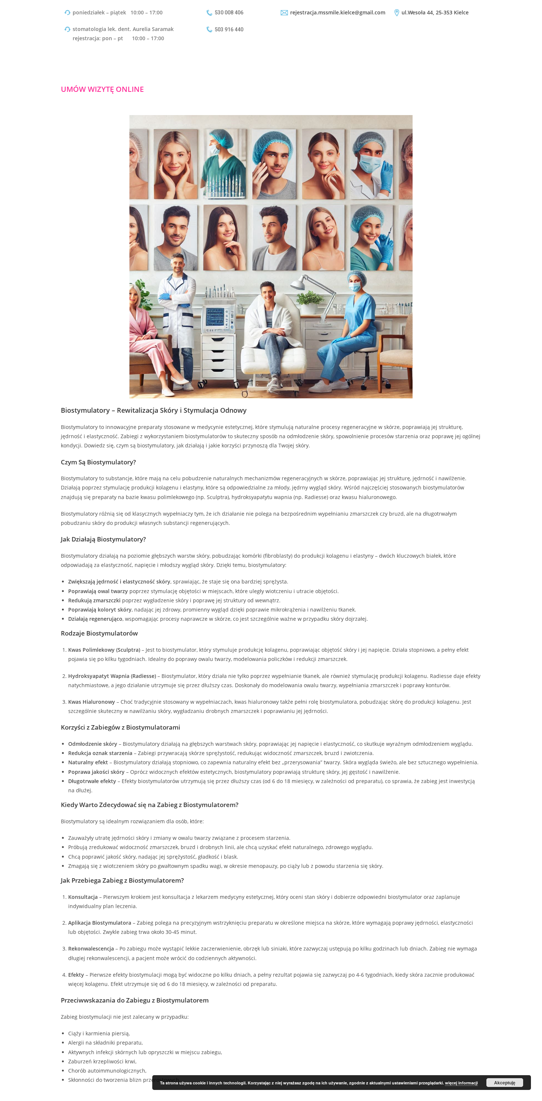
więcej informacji (461, 1083)
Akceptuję (504, 1082)
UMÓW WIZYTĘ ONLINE (102, 89)
